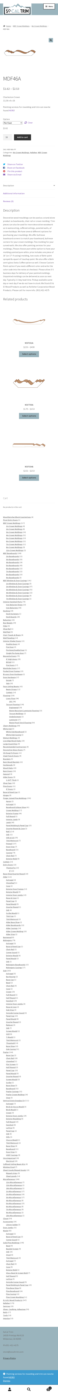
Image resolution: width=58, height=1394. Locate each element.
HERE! (12, 1377)
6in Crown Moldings (39, 26)
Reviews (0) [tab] (8, 201)
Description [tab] (8, 185)
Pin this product (14, 171)
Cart (45, 1387)
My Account (9, 1389)
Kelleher (33, 152)
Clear (30, 122)
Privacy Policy (9, 1358)
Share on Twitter (15, 164)
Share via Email (14, 174)
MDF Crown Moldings (21, 26)
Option (6, 119)
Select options (29, 354)
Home (8, 26)
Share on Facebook (15, 167)
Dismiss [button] (6, 1380)
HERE (11, 110)
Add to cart (22, 137)
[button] (51, 40)
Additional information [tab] (14, 193)
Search (29, 1389)
